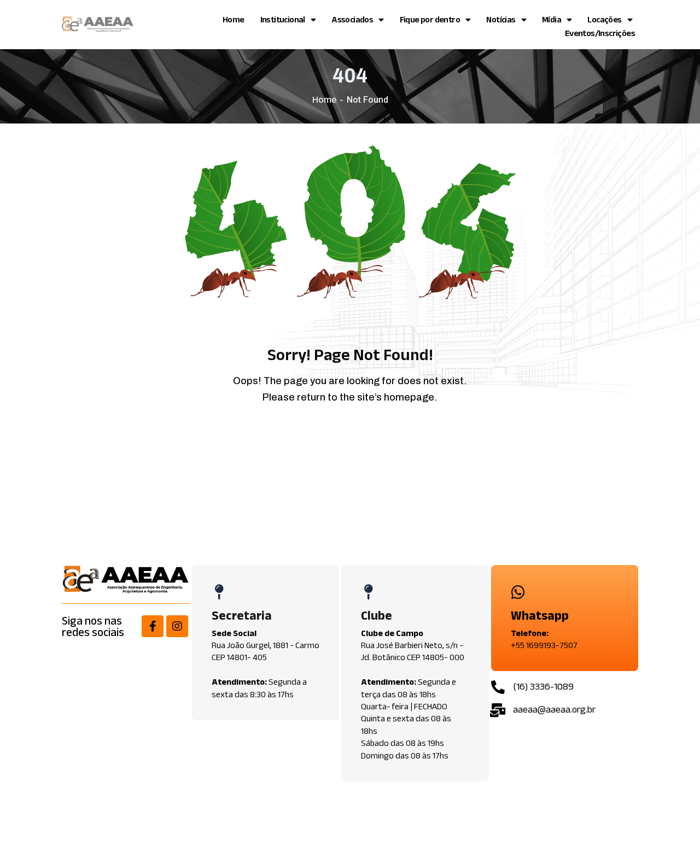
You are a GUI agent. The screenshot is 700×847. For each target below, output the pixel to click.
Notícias (500, 19)
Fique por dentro (430, 19)
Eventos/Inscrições (600, 33)
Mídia (551, 19)
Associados (352, 19)
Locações (604, 19)
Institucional (282, 19)
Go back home (358, 437)
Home (233, 19)
